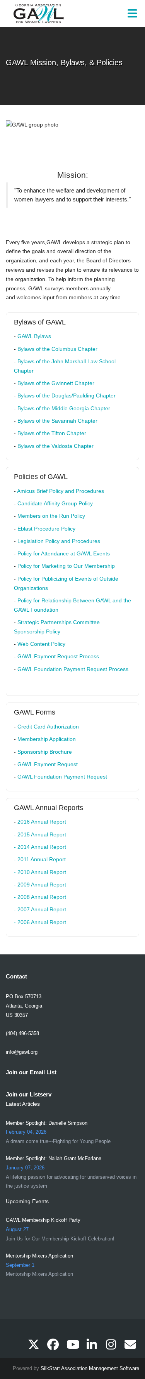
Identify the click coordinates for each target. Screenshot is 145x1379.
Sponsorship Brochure (44, 752)
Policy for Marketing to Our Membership (66, 566)
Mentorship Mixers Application (39, 1256)
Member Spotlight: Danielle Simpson (46, 1123)
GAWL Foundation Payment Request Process (72, 669)
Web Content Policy (42, 644)
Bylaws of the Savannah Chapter (57, 421)
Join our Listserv (28, 1094)
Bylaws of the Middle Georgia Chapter (63, 408)
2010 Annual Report (41, 872)
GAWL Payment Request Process (59, 656)
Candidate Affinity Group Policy (55, 503)
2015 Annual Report (41, 834)
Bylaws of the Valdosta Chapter (55, 446)
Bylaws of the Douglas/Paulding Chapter (66, 395)
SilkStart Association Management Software (90, 1368)
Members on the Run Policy (51, 516)
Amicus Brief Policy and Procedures (61, 491)
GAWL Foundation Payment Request (62, 777)
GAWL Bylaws (34, 336)
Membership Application (46, 739)
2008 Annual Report (41, 897)
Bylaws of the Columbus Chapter (58, 349)
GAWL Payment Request (47, 764)
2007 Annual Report (41, 909)
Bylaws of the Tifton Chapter (51, 433)
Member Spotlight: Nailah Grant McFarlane (53, 1158)
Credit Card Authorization (48, 726)
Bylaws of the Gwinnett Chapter (55, 383)
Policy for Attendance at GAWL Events (63, 553)
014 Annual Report (43, 847)
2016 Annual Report (41, 822)
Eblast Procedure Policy (46, 529)
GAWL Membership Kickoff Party (43, 1220)
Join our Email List (31, 1072)
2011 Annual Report (41, 859)
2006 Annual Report (41, 922)
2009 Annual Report (41, 884)
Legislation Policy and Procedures (59, 541)
